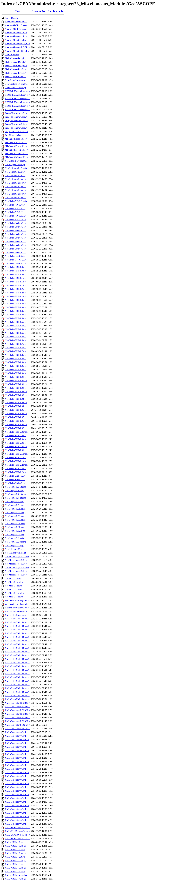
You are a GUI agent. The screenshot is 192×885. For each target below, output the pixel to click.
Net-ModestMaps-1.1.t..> (16, 575)
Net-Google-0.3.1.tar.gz (15, 487)
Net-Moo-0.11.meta (13, 589)
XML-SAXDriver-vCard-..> (17, 827)
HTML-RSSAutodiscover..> (17, 91)
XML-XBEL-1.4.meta (15, 871)
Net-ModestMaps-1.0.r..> (16, 560)
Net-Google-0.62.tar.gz (15, 534)
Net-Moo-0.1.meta (13, 578)
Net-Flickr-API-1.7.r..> (15, 205)
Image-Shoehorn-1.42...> (16, 113)
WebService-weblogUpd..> (17, 600)
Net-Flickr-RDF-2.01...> (16, 443)
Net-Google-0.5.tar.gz (14, 505)
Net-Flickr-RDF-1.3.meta (16, 300)
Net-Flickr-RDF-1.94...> (16, 399)
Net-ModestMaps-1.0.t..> (16, 564)
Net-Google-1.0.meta (14, 538)
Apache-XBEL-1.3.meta (16, 25)
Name (18, 11)
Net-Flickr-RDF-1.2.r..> (15, 292)
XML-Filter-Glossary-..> (16, 611)
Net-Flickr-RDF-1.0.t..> (15, 274)
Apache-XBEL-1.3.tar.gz (16, 29)
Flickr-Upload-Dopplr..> (16, 58)
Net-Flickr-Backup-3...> (15, 234)
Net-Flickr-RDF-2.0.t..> (15, 439)
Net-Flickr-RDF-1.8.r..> (15, 358)
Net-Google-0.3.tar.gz (14, 490)
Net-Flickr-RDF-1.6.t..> (15, 340)
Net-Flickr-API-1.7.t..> (15, 208)
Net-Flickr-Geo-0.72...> (15, 256)
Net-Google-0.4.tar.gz (14, 501)
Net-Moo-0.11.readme (15, 593)
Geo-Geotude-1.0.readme (16, 84)
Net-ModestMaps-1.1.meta (17, 567)
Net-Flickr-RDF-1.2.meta (16, 289)
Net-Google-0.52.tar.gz (15, 512)
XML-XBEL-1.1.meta (15, 849)
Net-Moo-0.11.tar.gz (14, 596)
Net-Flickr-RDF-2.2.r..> (15, 468)
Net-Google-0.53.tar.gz (15, 516)
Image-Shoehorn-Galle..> (16, 117)
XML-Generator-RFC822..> (17, 703)
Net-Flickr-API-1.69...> (15, 212)
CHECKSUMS (12, 54)
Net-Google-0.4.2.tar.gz (15, 498)
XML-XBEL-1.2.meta (15, 857)
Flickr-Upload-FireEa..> (15, 69)
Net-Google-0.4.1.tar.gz (15, 494)
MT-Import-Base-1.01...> (16, 139)
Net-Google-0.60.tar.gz (15, 520)
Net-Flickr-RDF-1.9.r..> (15, 369)
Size (50, 11)
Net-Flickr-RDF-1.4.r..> (15, 314)
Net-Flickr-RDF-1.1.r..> (15, 281)
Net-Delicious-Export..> (15, 179)
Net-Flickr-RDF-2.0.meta (16, 432)
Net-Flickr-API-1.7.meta (16, 201)
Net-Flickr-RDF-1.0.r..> (15, 271)
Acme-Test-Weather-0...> (16, 21)
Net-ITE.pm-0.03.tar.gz (15, 549)
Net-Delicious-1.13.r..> (15, 172)
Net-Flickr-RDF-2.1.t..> (15, 461)
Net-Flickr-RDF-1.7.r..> (15, 347)
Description (58, 11)
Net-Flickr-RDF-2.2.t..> (15, 472)
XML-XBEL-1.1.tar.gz (15, 853)
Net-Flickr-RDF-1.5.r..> (15, 325)
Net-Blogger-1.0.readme (16, 161)
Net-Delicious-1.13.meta (16, 168)
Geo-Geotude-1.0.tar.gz (15, 87)
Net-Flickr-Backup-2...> (15, 223)
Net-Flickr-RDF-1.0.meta (16, 267)
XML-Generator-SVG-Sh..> (17, 725)
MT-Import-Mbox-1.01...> (16, 150)
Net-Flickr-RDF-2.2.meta (16, 465)
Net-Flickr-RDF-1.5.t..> (15, 329)
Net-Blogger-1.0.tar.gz (15, 164)
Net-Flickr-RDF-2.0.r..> (15, 435)
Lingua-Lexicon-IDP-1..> (16, 131)
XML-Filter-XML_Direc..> (17, 618)
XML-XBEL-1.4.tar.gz (15, 879)
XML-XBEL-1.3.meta (15, 864)
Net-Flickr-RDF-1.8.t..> (15, 362)
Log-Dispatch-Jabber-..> (16, 135)
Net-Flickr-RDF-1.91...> (16, 377)
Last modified (39, 11)
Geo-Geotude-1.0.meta (15, 80)
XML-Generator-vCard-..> (17, 732)
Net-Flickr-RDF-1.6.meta (16, 333)
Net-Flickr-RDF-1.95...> (16, 410)
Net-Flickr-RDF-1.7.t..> (15, 351)
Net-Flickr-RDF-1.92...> (16, 388)
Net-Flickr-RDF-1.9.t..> (15, 373)
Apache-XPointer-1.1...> (16, 32)
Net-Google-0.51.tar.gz (15, 509)
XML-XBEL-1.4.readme (16, 875)
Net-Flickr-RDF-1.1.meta (16, 278)
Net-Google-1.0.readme (15, 542)
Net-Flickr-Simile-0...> (15, 476)
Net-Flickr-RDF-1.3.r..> (15, 303)
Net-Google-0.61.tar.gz (15, 527)
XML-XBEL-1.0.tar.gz (15, 846)
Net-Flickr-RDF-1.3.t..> (15, 307)
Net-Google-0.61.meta (15, 523)
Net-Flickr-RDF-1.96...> (16, 421)
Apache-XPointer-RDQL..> (17, 43)
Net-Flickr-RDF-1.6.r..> (15, 336)
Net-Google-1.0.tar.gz (14, 545)
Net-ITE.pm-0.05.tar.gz (15, 553)
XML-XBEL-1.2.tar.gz (15, 860)
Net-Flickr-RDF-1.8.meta (16, 355)
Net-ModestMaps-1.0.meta (17, 556)
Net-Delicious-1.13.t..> (15, 175)
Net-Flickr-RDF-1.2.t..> (15, 296)
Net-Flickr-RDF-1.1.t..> (15, 285)
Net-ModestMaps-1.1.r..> (16, 571)
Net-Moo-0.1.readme (14, 582)
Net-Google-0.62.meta (15, 531)
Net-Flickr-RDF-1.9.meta (16, 366)
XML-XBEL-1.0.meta (15, 842)
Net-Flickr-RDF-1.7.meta (16, 344)
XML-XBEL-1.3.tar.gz (15, 868)
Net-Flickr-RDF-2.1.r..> (15, 457)
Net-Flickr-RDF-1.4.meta (16, 311)
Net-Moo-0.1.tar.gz (13, 586)
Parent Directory (12, 18)
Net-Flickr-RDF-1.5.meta (16, 322)
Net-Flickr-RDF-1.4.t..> (15, 318)
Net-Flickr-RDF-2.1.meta (16, 454)
